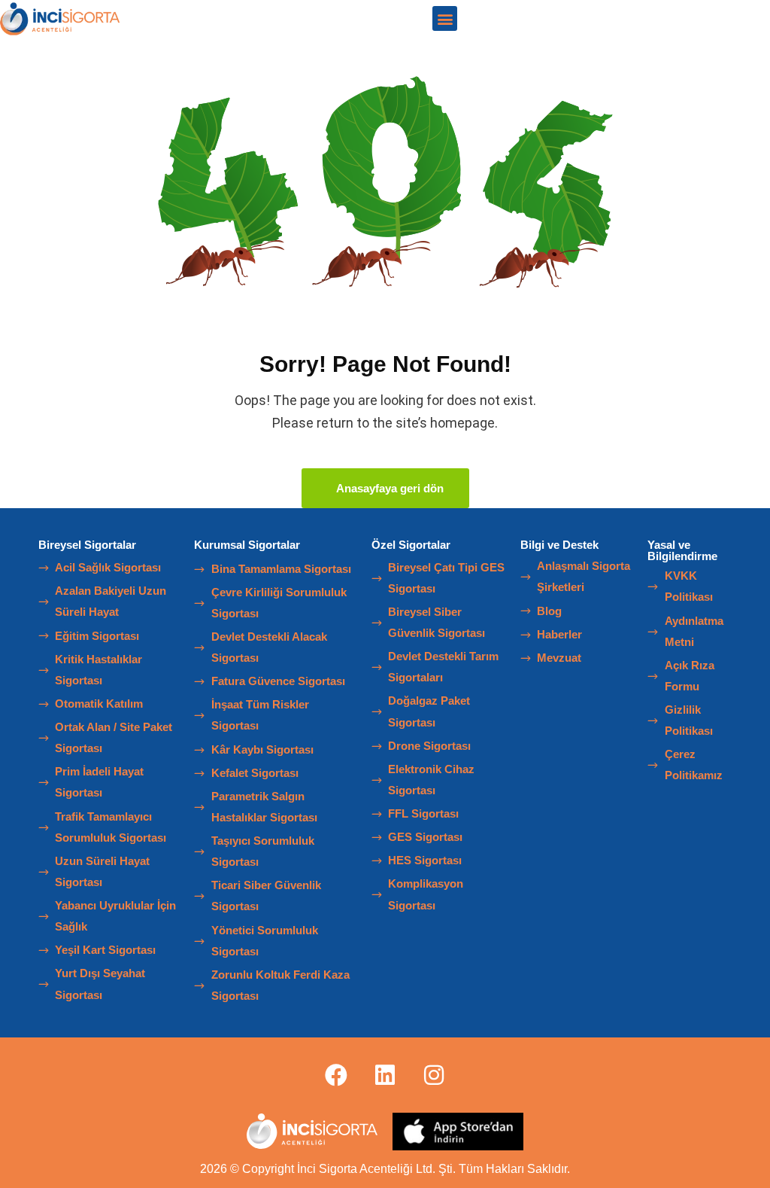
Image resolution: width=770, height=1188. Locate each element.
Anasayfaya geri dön (390, 488)
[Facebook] (336, 1075)
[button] (444, 18)
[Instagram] (433, 1075)
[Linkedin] (385, 1075)
